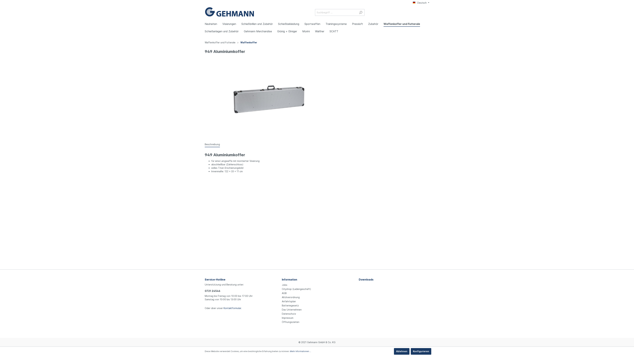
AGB (284, 293)
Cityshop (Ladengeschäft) (296, 289)
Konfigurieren (421, 351)
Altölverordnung (291, 297)
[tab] (212, 144)
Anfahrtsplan (289, 301)
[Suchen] (361, 12)
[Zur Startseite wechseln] (229, 12)
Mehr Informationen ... (300, 351)
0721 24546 (212, 291)
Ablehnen (401, 351)
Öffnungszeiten (290, 322)
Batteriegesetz (290, 305)
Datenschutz (289, 313)
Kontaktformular (232, 308)
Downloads (366, 279)
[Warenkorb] (427, 12)
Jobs (284, 284)
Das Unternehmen (292, 309)
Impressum (287, 317)
